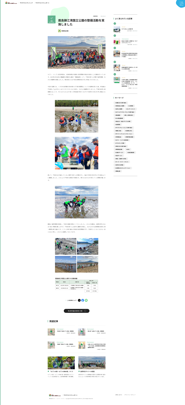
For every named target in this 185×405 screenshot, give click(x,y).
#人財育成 (130, 106)
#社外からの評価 (119, 165)
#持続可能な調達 (129, 137)
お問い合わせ (118, 395)
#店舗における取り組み (120, 102)
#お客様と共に (128, 130)
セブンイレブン (11, 3)
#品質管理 (117, 124)
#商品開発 (117, 115)
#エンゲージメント (130, 109)
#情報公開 (117, 171)
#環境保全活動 (118, 149)
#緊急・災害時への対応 (120, 158)
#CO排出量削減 (119, 118)
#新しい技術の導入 (128, 115)
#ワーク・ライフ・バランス (121, 162)
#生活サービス (118, 155)
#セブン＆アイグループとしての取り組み (124, 112)
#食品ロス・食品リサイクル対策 (122, 121)
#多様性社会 (118, 137)
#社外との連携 (118, 109)
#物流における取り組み (120, 146)
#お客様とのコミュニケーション (122, 168)
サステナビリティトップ (26, 3)
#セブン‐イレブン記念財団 (121, 140)
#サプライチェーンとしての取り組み (123, 127)
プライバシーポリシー (130, 395)
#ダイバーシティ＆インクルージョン (123, 134)
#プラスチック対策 (119, 143)
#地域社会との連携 (119, 106)
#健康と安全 (118, 130)
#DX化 (127, 149)
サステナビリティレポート (42, 3)
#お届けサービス (119, 152)
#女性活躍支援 (130, 152)
